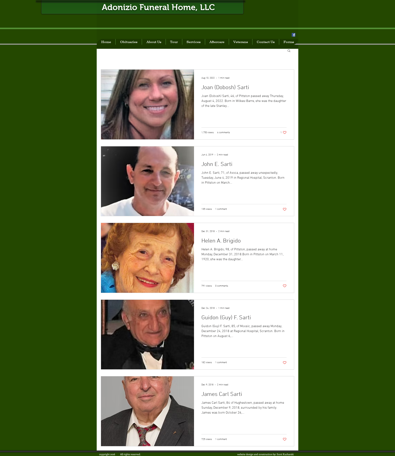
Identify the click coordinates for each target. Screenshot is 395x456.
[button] (289, 51)
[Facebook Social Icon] (293, 35)
